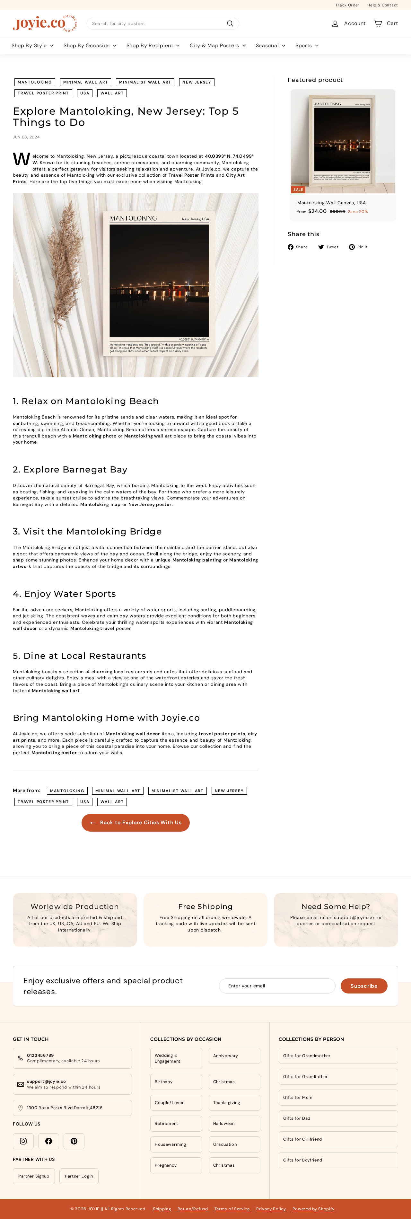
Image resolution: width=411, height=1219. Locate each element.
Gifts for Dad (296, 1118)
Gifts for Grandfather (305, 1076)
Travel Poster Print (43, 93)
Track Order (348, 4)
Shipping (162, 1209)
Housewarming (170, 1144)
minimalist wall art (145, 82)
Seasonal (268, 45)
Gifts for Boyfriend (302, 1160)
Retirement (166, 1123)
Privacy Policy (271, 1209)
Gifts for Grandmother (307, 1055)
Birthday (164, 1081)
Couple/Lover (169, 1102)
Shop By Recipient (151, 45)
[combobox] (163, 23)
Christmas (224, 1081)
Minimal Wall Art (85, 82)
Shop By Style (30, 45)
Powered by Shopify (314, 1209)
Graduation (225, 1144)
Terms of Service (232, 1209)
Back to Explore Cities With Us (140, 822)
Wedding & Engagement (167, 1058)
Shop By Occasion (87, 45)
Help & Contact (382, 4)
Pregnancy (166, 1165)
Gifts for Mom (298, 1097)
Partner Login (79, 1176)
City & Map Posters (215, 45)
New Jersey (196, 82)
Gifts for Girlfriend (302, 1139)
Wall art (112, 93)
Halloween (224, 1123)
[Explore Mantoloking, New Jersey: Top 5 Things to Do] (135, 285)
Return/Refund (193, 1209)
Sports (304, 45)
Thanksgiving (226, 1102)
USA (84, 93)
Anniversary (226, 1055)
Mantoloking (35, 82)
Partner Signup (33, 1176)
